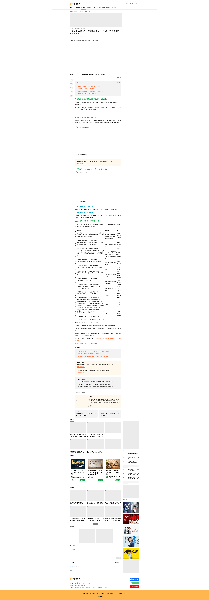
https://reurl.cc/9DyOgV (83, 163)
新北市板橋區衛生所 (119, 246)
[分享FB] (71, 80)
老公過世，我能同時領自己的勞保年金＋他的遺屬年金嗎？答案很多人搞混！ (133, 478)
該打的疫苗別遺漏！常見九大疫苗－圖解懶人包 (89, 353)
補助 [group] (86, 11)
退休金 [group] (76, 11)
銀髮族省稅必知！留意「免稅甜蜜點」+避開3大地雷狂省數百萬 (78, 435)
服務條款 (98, 593)
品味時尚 (94, 7)
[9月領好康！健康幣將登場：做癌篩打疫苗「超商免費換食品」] (78, 511)
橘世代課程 (77, 585)
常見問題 (93, 587)
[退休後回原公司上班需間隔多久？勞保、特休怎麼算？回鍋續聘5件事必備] (78, 444)
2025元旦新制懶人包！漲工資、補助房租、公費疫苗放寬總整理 (93, 351)
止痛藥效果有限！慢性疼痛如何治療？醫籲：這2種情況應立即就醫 (94, 356)
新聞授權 (93, 593)
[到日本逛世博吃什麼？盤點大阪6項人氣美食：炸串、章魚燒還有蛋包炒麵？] (95, 444)
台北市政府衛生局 (119, 237)
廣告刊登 (83, 583)
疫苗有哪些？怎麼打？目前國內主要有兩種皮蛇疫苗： (91, 91)
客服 (90, 593)
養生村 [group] (71, 11)
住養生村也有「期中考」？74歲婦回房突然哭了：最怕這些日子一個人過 (133, 462)
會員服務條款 (99, 587)
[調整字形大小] (71, 95)
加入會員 (77, 587)
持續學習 (78, 7)
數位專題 (108, 7)
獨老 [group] (90, 11)
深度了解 (82, 480)
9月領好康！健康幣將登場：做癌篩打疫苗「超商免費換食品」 (78, 519)
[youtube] (134, 4)
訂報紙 (116, 593)
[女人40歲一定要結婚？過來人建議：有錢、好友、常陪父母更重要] (95, 427)
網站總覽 (125, 593)
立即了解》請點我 (81, 366)
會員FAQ (83, 585)
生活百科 (89, 7)
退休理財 (72, 7)
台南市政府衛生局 (119, 290)
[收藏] (71, 91)
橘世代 (71, 28)
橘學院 (103, 7)
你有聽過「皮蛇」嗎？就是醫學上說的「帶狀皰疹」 (90, 86)
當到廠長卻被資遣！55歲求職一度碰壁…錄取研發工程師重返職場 (113, 519)
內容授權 (88, 583)
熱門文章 (125, 450)
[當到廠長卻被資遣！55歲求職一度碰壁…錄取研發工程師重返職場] (113, 511)
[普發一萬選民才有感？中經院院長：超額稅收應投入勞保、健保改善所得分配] (125, 470)
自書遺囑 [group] (81, 11)
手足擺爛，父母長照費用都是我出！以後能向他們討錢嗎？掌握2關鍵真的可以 (133, 474)
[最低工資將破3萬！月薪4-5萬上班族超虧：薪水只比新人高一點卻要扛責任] (113, 495)
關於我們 (121, 593)
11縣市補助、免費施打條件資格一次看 (87, 93)
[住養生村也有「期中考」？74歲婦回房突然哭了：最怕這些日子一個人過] (125, 462)
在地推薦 (83, 7)
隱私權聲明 (106, 593)
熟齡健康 (78, 392)
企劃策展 (114, 7)
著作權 (102, 593)
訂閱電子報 (88, 587)
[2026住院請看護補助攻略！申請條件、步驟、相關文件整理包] (78, 495)
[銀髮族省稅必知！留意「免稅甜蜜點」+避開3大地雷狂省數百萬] (78, 427)
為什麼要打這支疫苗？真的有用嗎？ (86, 88)
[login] (136, 4)
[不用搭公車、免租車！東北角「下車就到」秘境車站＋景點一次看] (125, 458)
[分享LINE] (71, 83)
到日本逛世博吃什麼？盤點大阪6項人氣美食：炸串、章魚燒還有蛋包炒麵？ (95, 451)
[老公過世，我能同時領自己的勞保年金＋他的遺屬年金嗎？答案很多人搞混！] (125, 478)
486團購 (80, 36)
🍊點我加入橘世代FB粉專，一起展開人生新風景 (86, 343)
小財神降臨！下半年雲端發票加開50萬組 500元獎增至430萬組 (95, 503)
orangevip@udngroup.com (80, 582)
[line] (132, 4)
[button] (138, 4)
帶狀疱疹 (84, 392)
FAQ (87, 593)
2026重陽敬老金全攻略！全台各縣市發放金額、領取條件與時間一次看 (95, 519)
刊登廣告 (83, 593)
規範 (70, 557)
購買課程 (127, 3)
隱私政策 (105, 587)
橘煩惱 (99, 7)
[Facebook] (90, 406)
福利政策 (83, 28)
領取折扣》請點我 (81, 372)
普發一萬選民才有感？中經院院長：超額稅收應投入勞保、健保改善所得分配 (133, 470)
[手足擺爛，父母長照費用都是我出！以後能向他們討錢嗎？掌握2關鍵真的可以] (125, 474)
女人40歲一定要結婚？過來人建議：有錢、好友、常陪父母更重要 (95, 435)
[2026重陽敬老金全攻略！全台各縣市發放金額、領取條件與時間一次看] (95, 511)
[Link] (88, 406)
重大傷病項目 (95, 235)
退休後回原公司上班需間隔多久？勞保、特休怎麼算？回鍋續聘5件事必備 (78, 451)
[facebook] (130, 4)
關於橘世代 (77, 583)
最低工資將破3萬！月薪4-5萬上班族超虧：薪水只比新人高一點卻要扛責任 (113, 503)
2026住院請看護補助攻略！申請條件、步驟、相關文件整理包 (78, 503)
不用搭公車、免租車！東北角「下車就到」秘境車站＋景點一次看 (133, 458)
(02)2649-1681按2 (91, 582)
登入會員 (82, 587)
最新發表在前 (117, 562)
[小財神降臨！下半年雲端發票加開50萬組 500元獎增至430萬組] (95, 495)
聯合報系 (112, 593)
